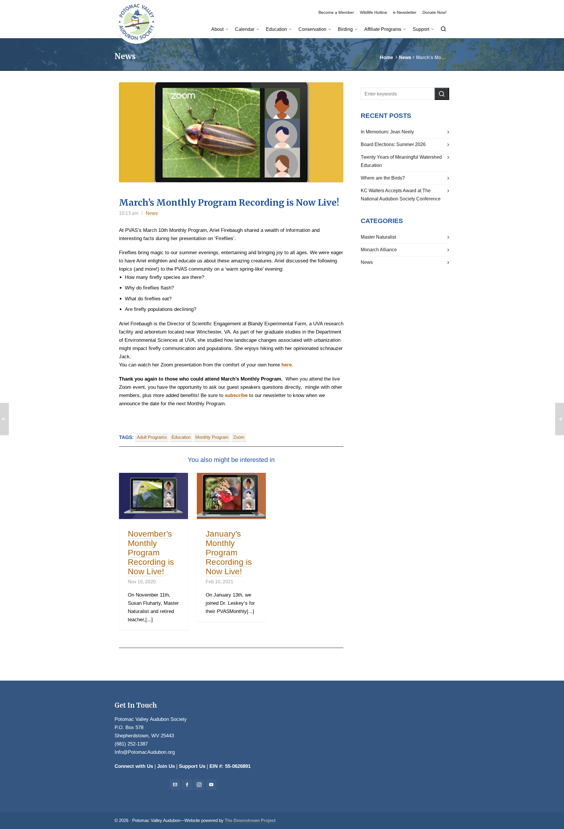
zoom (238, 437)
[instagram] (199, 784)
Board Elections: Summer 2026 (393, 144)
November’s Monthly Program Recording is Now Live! (151, 552)
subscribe (236, 395)
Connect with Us (134, 766)
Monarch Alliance (379, 249)
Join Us (166, 766)
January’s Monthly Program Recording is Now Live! (229, 552)
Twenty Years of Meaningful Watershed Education (401, 161)
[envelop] (175, 784)
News (405, 57)
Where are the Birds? (383, 177)
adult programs (152, 437)
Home (386, 57)
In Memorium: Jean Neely (387, 131)
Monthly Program (212, 437)
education (181, 437)
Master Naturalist (378, 237)
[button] (441, 94)
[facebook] (187, 784)
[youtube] (211, 784)
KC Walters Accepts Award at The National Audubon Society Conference (401, 194)
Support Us (192, 766)
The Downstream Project (250, 820)
